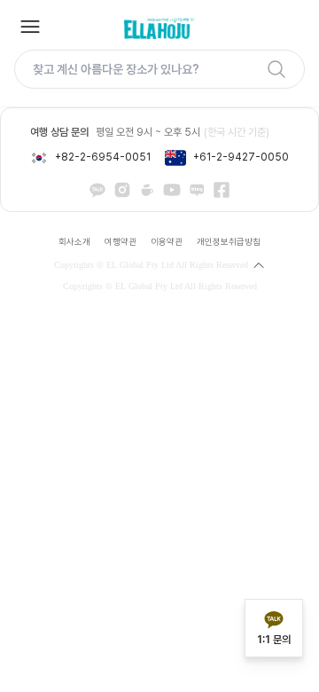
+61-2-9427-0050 (241, 157)
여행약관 (120, 241)
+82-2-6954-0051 (103, 157)
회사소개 (74, 241)
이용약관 (167, 241)
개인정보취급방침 (229, 241)
